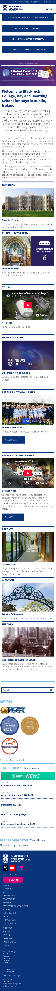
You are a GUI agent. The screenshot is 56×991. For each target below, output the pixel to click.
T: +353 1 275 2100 (9, 969)
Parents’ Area (9, 564)
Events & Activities (12, 427)
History (7, 624)
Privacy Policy (9, 920)
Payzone (12, 879)
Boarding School (10, 220)
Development (9, 895)
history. (5, 666)
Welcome (8, 580)
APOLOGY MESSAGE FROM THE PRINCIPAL (28, 39)
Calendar (31, 2)
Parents (7, 529)
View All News (30, 768)
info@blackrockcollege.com (13, 975)
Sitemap (7, 909)
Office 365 (52, 2)
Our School (8, 888)
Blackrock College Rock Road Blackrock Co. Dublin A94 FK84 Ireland (9, 957)
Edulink (45, 2)
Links (5, 916)
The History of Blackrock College (19, 659)
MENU (49, 9)
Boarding (8, 185)
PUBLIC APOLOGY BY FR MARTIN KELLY (28, 28)
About (6, 885)
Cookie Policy (9, 923)
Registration (9, 913)
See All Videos (11, 517)
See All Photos (11, 440)
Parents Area (22, 2)
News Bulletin (12, 337)
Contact (14, 2)
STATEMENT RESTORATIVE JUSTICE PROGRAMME (28, 50)
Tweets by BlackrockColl (12, 760)
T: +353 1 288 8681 (9, 971)
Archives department (34, 666)
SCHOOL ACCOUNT (10, 874)
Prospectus (9, 899)
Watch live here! (10, 268)
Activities (7, 892)
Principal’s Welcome (12, 614)
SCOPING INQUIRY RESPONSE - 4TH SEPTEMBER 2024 (28, 17)
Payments (38, 2)
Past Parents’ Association (15, 906)
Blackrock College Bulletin (16, 372)
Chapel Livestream (15, 233)
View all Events (37, 840)
